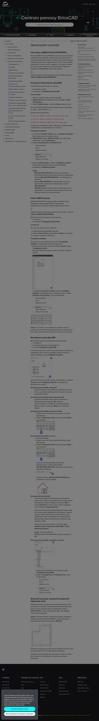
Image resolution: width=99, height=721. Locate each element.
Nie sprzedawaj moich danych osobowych (19, 714)
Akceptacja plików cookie (20, 709)
